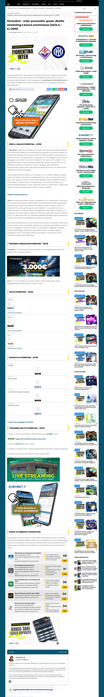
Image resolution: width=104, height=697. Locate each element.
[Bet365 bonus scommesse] (11, 584)
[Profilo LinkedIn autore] (10, 681)
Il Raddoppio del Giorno (82, 497)
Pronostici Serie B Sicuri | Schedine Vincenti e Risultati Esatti (86, 426)
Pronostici (26, 4)
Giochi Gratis (49, 8)
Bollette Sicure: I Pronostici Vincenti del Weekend (83, 388)
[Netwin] (86, 184)
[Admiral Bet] (86, 38)
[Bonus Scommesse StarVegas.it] (33, 276)
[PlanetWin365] (86, 200)
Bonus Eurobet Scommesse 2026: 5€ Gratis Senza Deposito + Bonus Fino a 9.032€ (85, 365)
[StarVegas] (86, 85)
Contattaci (58, 8)
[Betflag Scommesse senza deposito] (11, 557)
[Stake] (86, 103)
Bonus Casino (79, 315)
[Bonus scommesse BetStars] (10, 326)
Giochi (55, 4)
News (9, 4)
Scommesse (35, 4)
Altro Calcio (79, 218)
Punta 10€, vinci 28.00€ (14, 313)
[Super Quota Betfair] (10, 344)
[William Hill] (86, 168)
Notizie (62, 4)
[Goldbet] (86, 121)
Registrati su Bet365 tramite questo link (30, 439)
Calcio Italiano (79, 414)
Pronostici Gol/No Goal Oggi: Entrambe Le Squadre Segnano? (85, 462)
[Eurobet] (86, 137)
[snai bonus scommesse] (33, 138)
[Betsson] (86, 22)
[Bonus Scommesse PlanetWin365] (11, 596)
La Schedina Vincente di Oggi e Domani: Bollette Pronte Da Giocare (86, 285)
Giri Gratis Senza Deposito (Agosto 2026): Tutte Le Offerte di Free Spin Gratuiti (86, 328)
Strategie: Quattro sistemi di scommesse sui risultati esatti (89, 587)
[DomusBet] (86, 153)
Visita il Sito (86, 29)
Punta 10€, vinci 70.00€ (14, 348)
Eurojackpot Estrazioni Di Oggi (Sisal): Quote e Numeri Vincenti (85, 551)
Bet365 (49, 434)
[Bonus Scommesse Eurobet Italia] (11, 608)
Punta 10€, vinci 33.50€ (14, 330)
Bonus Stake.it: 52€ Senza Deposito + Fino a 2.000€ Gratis (86, 346)
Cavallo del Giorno (38, 8)
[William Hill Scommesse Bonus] (17, 195)
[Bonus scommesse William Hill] (10, 308)
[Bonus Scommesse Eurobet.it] (33, 526)
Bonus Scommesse (80, 236)
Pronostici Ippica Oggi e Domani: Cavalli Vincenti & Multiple (85, 267)
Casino (43, 4)
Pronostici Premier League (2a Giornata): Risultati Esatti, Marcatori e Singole (84, 533)
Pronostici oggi (12, 8)
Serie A (77, 394)
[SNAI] (86, 69)
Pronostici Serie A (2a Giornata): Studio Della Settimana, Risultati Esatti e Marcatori (85, 407)
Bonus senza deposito (24, 8)
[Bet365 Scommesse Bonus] (11, 439)
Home (18, 4)
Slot (49, 4)
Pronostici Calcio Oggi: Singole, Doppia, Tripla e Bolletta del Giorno (86, 230)
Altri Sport (78, 255)
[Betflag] (86, 54)
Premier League (79, 520)
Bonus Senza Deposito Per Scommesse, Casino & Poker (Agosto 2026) (84, 249)
